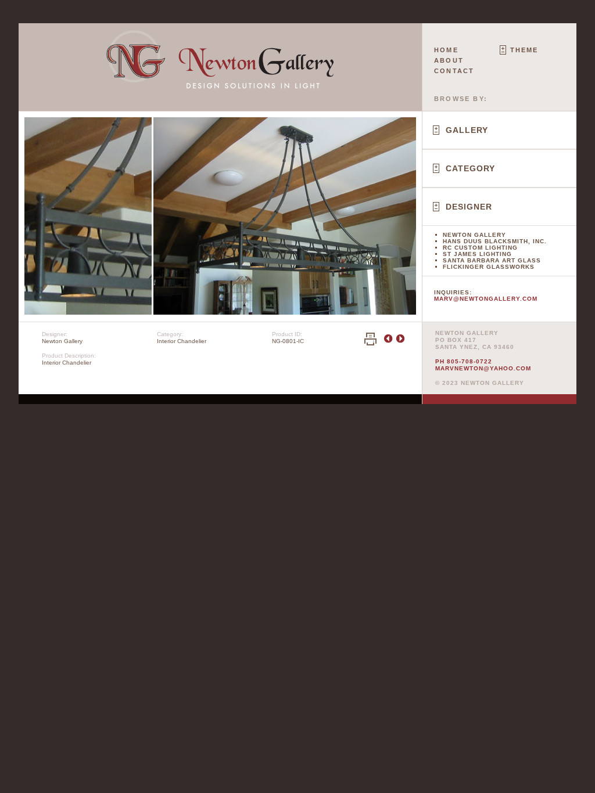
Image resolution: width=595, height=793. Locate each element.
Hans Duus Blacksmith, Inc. (495, 241)
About (449, 60)
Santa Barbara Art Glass (492, 260)
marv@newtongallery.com (485, 298)
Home (446, 49)
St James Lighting (477, 254)
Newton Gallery (474, 235)
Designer (469, 206)
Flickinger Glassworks (489, 267)
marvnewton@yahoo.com (483, 368)
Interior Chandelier (181, 341)
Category (470, 168)
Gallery (467, 130)
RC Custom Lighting (480, 247)
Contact (454, 70)
